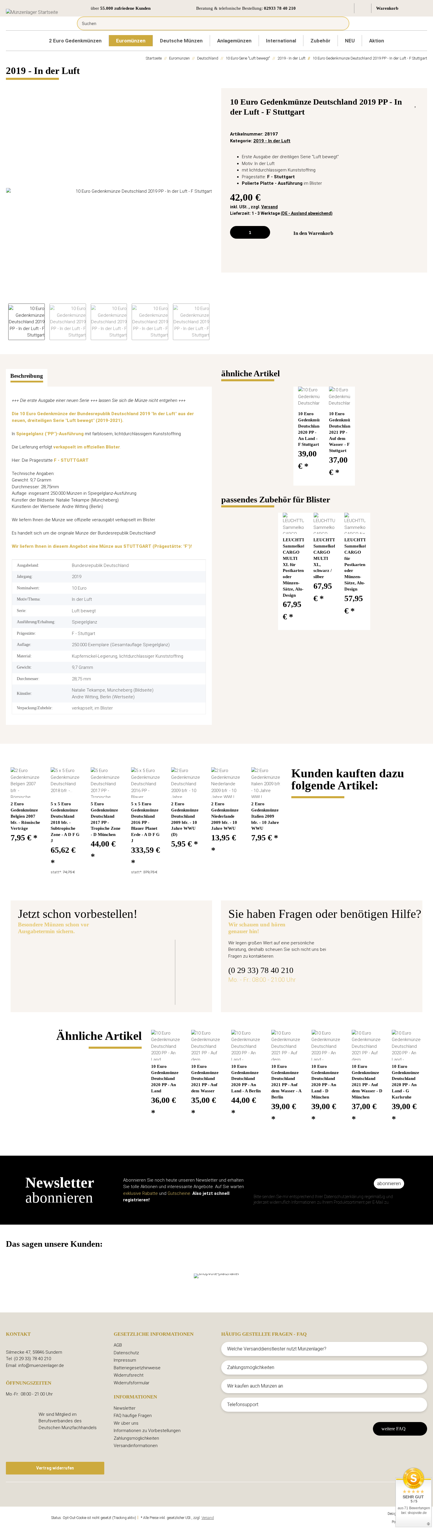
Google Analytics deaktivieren (28, 1518)
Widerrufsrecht (128, 1375)
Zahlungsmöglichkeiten (136, 1438)
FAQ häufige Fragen (133, 1415)
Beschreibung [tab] (26, 376)
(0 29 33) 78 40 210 (260, 970)
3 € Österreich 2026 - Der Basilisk (137, 954)
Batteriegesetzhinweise (137, 1367)
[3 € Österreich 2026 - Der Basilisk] (51, 968)
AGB (118, 1345)
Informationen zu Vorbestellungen (147, 1430)
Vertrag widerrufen (55, 1468)
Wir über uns (126, 1423)
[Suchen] (340, 23)
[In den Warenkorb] (10, 85)
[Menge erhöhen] (263, 232)
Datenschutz (126, 1352)
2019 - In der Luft (271, 141)
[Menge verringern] (236, 232)
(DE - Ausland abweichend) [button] (307, 213)
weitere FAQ (393, 1428)
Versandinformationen (136, 1445)
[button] (346, 8)
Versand (269, 206)
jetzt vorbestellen (115, 987)
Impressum (125, 1360)
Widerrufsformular (131, 1382)
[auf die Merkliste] (415, 103)
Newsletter (124, 1408)
